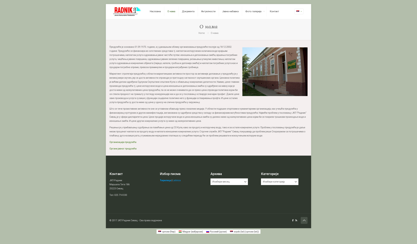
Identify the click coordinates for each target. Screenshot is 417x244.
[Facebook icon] (293, 220)
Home (202, 33)
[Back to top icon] (304, 220)
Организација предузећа (122, 142)
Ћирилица (165, 180)
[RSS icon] (296, 220)
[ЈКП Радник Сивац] (127, 11)
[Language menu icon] (299, 11)
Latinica (177, 180)
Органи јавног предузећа (123, 148)
